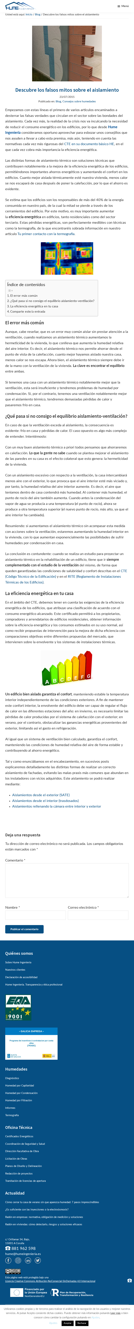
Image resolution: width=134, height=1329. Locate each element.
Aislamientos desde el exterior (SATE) (41, 795)
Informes (10, 1108)
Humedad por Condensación (21, 1093)
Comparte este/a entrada (27, 311)
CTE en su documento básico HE (89, 144)
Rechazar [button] (81, 1323)
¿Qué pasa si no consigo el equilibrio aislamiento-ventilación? (52, 301)
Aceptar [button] (68, 1323)
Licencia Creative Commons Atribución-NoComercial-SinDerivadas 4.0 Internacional (50, 1281)
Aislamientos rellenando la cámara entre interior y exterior (56, 806)
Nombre (12, 907)
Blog (58, 101)
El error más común (24, 295)
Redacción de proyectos (19, 1173)
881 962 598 (23, 1249)
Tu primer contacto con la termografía (46, 234)
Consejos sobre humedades (79, 101)
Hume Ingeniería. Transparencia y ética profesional (33, 984)
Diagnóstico (12, 1078)
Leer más (115, 1313)
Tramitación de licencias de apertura (25, 1181)
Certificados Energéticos (19, 1136)
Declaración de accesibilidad (21, 977)
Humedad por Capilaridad (19, 1085)
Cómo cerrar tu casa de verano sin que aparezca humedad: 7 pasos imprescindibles (52, 1202)
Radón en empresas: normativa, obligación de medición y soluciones (44, 1217)
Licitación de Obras (16, 1159)
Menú (125, 6)
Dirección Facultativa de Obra (22, 1151)
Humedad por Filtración (18, 1100)
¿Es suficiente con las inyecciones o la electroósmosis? (37, 1209)
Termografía (12, 1115)
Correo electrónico (83, 907)
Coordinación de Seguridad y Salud (25, 1144)
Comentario (15, 860)
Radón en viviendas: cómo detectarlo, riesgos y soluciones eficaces (43, 1224)
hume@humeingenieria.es (23, 1254)
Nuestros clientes (15, 970)
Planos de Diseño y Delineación (23, 1166)
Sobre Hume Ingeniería (18, 962)
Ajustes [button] (95, 1317)
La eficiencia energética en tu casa (34, 306)
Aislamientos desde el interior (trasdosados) (45, 801)
